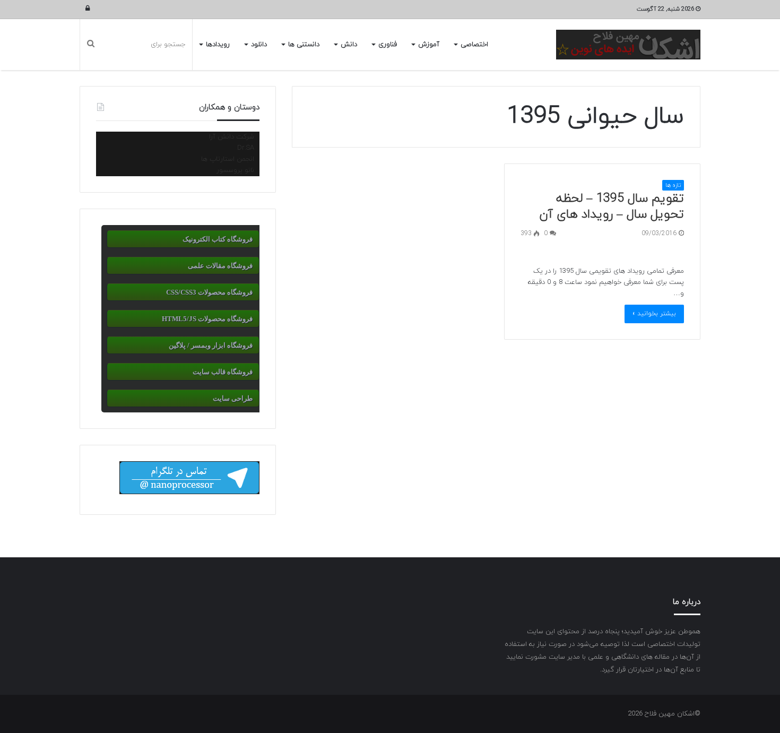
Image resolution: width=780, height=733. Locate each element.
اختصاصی (474, 44)
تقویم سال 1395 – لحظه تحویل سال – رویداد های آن (611, 206)
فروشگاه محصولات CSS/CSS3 (209, 292)
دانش (349, 44)
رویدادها (218, 44)
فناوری (387, 44)
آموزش (428, 44)
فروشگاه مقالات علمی (220, 266)
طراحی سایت (233, 398)
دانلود (259, 44)
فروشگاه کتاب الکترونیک (218, 239)
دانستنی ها (303, 44)
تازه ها (673, 185)
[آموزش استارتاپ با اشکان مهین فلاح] (628, 44)
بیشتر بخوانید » (654, 313)
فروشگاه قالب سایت (223, 372)
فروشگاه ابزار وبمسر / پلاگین (211, 345)
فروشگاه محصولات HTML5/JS (207, 319)
